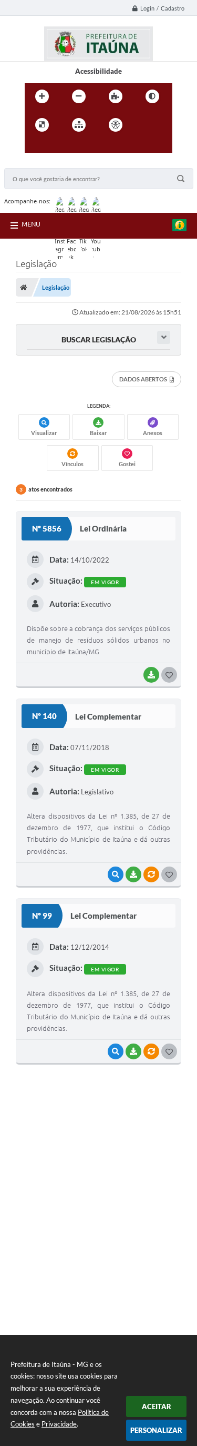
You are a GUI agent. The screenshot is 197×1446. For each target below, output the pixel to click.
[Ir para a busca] (58, 146)
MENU (31, 224)
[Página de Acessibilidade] (115, 125)
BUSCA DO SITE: (35, 163)
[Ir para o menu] (35, 146)
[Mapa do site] (78, 125)
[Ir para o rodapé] (81, 146)
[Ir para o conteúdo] (145, 125)
